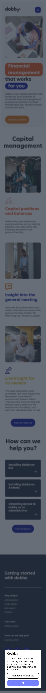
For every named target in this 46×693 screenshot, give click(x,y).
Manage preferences (23, 675)
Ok (23, 683)
